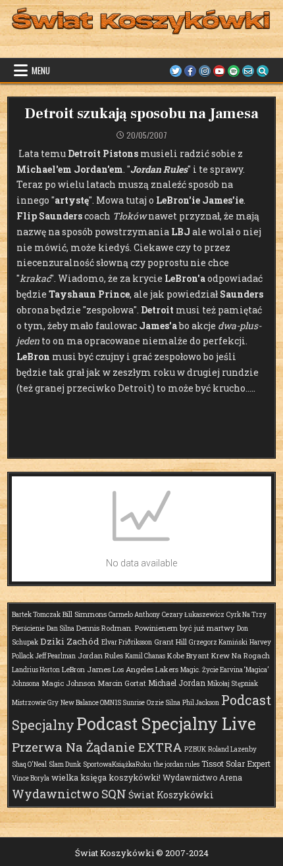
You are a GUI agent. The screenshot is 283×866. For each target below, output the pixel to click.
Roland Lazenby (232, 749)
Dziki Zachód (69, 641)
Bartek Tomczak (36, 614)
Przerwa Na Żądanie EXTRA (97, 747)
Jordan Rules (100, 655)
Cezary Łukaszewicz (193, 614)
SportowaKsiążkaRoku (117, 764)
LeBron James (86, 669)
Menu (41, 70)
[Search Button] (263, 71)
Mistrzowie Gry (35, 702)
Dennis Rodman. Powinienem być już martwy (155, 628)
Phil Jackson (200, 702)
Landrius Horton (36, 670)
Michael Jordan (176, 682)
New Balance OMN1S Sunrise (103, 702)
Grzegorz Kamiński (218, 642)
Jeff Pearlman (56, 656)
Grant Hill (170, 642)
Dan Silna (60, 628)
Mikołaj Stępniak (232, 683)
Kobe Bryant (188, 655)
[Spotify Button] (234, 71)
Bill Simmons (85, 614)
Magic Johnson (68, 683)
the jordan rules (176, 764)
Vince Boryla (30, 778)
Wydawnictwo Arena (202, 777)
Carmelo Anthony (134, 614)
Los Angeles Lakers (145, 669)
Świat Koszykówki (171, 794)
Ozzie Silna (163, 702)
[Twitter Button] (176, 71)
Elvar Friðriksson (126, 642)
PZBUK (195, 749)
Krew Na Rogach (240, 655)
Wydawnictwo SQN (69, 794)
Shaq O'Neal (29, 764)
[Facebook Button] (190, 71)
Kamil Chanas (145, 656)
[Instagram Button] (205, 71)
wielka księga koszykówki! (106, 777)
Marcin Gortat (121, 683)
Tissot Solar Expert (235, 763)
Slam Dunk (65, 764)
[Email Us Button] (248, 71)
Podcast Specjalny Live (166, 724)
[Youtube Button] (219, 71)
